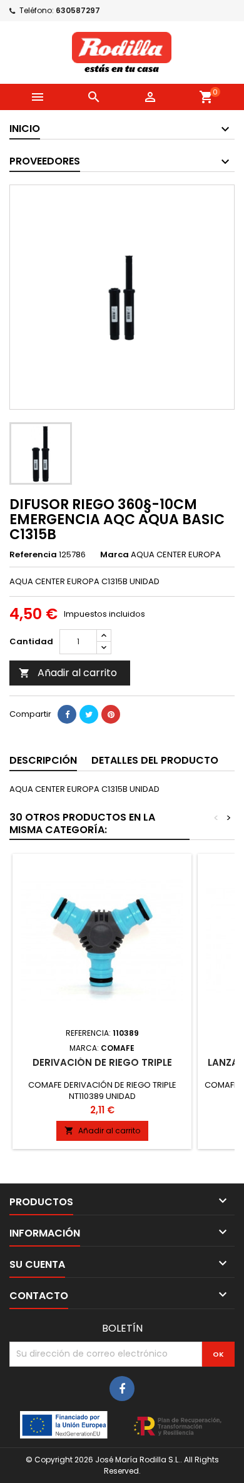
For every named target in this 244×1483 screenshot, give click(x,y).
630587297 (78, 10)
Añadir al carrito (68, 673)
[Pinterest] (110, 714)
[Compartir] (67, 714)
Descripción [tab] (43, 760)
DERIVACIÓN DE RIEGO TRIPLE (102, 1062)
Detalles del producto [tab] (154, 760)
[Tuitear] (88, 714)
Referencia (33, 554)
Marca (114, 554)
